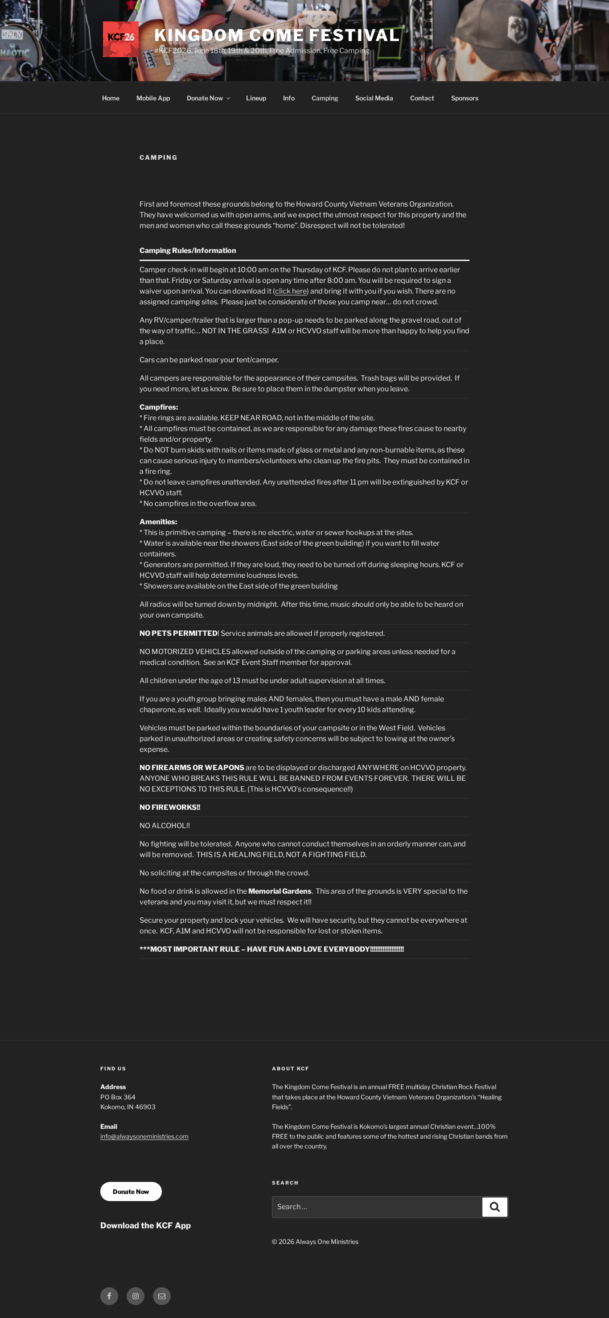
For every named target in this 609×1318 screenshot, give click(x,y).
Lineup (256, 98)
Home (110, 98)
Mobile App (153, 98)
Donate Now (205, 98)
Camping (325, 98)
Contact (422, 98)
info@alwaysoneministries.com (144, 1136)
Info (289, 98)
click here (291, 291)
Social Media (374, 98)
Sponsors (464, 98)
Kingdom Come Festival (277, 35)
